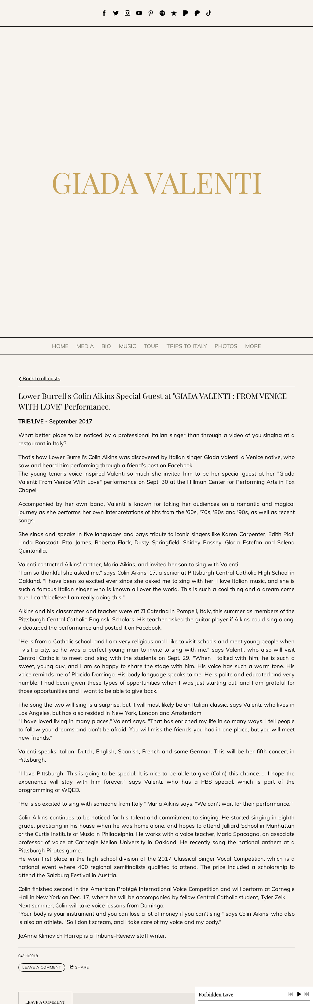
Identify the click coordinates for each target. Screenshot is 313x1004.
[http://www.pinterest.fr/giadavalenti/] (150, 13)
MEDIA (85, 346)
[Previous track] (290, 994)
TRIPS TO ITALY (187, 346)
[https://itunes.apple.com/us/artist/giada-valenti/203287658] (174, 13)
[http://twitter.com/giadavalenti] (116, 13)
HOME (60, 346)
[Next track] (306, 994)
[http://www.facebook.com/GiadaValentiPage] (104, 13)
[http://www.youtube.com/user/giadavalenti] (139, 13)
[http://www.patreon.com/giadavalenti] (197, 13)
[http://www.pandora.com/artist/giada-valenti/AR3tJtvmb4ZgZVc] (185, 13)
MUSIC (127, 346)
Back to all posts (40, 378)
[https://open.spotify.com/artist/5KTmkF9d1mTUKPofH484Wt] (162, 13)
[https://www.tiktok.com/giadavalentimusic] (209, 13)
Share (82, 967)
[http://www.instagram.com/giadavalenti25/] (127, 13)
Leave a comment (41, 967)
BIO (106, 346)
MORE (253, 346)
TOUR (151, 346)
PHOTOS (226, 346)
